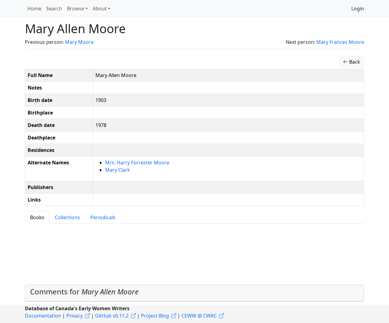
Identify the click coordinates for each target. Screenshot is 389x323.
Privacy (74, 315)
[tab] (194, 293)
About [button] (100, 8)
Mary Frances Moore (340, 42)
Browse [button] (75, 8)
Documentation (43, 315)
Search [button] (54, 8)
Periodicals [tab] (102, 217)
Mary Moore (79, 42)
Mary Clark (117, 170)
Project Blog (155, 315)
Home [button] (34, 8)
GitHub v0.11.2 (112, 315)
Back (354, 61)
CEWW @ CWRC (199, 315)
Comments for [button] (84, 291)
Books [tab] (37, 217)
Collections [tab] (67, 217)
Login (357, 8)
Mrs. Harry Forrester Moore (137, 162)
